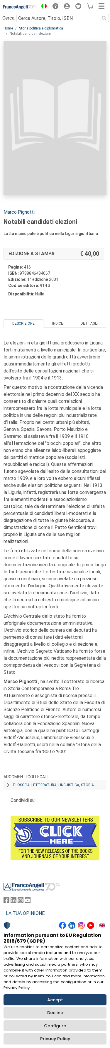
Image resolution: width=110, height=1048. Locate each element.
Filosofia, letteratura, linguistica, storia (53, 785)
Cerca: (8, 18)
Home (8, 28)
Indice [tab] (57, 323)
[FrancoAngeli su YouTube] (28, 901)
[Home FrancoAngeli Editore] (19, 7)
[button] (42, 7)
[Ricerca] (104, 18)
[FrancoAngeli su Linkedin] (13, 901)
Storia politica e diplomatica (41, 28)
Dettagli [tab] (89, 323)
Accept (55, 1000)
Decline (55, 1013)
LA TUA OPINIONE (25, 913)
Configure (55, 1026)
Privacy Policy (55, 1039)
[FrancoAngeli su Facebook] (6, 901)
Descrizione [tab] (23, 323)
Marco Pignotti (19, 212)
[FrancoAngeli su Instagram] (20, 901)
